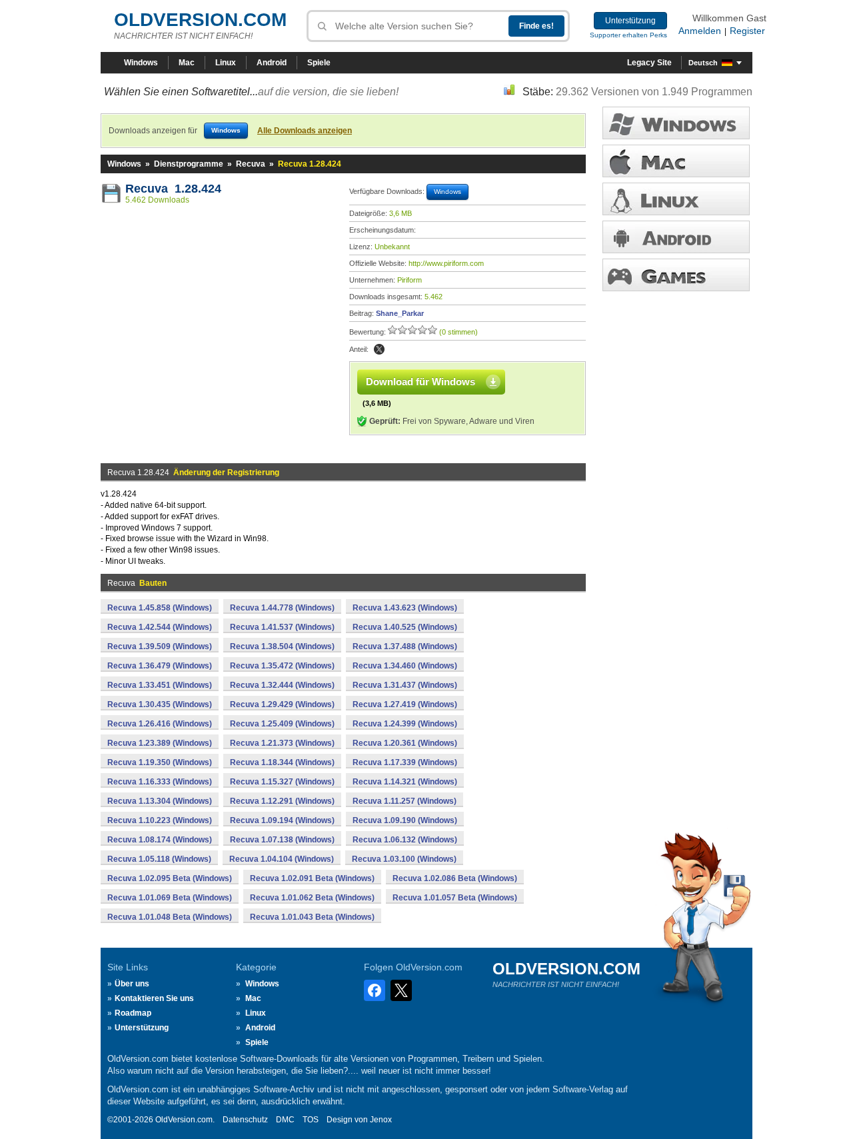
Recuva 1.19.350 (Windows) (159, 762)
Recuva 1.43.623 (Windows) (405, 607)
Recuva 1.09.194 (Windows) (282, 820)
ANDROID (676, 237)
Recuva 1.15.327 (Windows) (282, 781)
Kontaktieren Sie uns (154, 998)
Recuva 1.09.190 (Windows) (405, 820)
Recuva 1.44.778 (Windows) (282, 607)
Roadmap (133, 1013)
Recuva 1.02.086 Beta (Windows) (455, 878)
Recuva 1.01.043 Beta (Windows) (312, 917)
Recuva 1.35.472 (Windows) (282, 665)
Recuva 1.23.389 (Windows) (159, 743)
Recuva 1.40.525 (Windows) (405, 627)
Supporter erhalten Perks (628, 35)
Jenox (381, 1119)
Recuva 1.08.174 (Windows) (159, 839)
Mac (187, 62)
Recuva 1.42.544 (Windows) (159, 627)
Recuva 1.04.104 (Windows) (281, 859)
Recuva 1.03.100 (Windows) (404, 859)
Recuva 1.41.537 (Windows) (282, 627)
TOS (311, 1119)
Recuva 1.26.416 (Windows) (159, 723)
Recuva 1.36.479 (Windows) (159, 665)
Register (747, 30)
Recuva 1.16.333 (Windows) (159, 781)
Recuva (250, 164)
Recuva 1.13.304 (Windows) (159, 801)
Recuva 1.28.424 (173, 188)
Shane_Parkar (400, 313)
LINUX (676, 199)
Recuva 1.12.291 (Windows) (282, 801)
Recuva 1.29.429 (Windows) (282, 704)
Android (272, 62)
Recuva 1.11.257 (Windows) (404, 801)
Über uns (132, 983)
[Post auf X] (379, 349)
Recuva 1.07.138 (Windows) (282, 839)
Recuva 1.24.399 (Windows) (405, 723)
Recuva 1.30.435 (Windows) (159, 704)
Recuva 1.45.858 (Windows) (159, 607)
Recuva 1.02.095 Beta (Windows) (169, 878)
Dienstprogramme (188, 164)
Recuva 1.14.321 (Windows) (405, 781)
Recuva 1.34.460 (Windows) (405, 665)
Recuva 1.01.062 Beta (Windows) (312, 897)
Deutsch (703, 63)
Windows (141, 62)
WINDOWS (676, 123)
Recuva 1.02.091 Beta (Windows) (312, 878)
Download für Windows (420, 381)
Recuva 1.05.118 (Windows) (159, 859)
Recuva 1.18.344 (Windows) (282, 762)
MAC (676, 161)
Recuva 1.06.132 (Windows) (405, 839)
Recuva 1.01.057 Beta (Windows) (455, 897)
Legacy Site (649, 62)
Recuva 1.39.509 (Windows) (159, 646)
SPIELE (676, 275)
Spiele (319, 62)
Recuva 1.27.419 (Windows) (405, 704)
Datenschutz (245, 1119)
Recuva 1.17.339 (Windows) (405, 762)
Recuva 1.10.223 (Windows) (159, 820)
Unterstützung (630, 20)
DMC (285, 1119)
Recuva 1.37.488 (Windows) (405, 646)
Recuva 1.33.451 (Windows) (159, 685)
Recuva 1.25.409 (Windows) (282, 723)
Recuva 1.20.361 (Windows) (405, 743)
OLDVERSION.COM (200, 19)
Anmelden (699, 30)
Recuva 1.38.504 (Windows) (282, 646)
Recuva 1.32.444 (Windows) (282, 685)
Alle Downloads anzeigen (304, 130)
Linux (225, 62)
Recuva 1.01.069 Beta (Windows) (169, 897)
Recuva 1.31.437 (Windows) (405, 685)
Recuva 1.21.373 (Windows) (282, 743)
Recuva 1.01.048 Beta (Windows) (169, 917)
